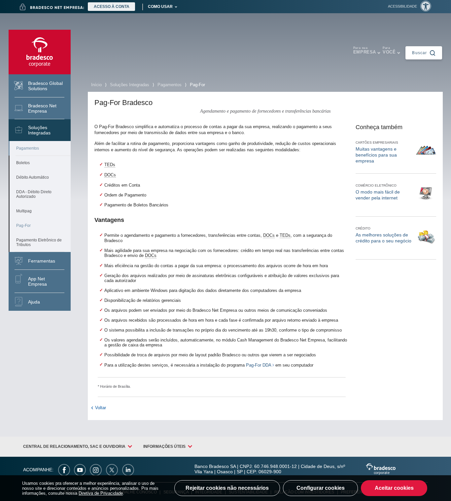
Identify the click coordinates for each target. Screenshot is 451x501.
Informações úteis (164, 446)
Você (389, 50)
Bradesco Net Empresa (42, 108)
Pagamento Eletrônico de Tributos (39, 242)
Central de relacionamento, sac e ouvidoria (74, 446)
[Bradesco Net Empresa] (52, 7)
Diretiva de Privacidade (101, 493)
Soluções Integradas (39, 130)
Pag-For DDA (258, 365)
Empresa (364, 50)
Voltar (100, 407)
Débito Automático (32, 177)
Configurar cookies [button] (320, 488)
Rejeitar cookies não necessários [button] (227, 488)
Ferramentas (41, 261)
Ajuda (34, 301)
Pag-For (23, 225)
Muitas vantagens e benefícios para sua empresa (376, 154)
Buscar (419, 52)
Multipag (24, 211)
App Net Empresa (37, 281)
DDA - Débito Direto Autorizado (34, 194)
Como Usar (160, 6)
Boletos (23, 163)
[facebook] (64, 469)
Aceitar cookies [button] (394, 488)
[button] (409, 6)
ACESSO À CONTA (111, 6)
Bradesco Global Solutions (45, 86)
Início (96, 84)
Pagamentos (27, 148)
